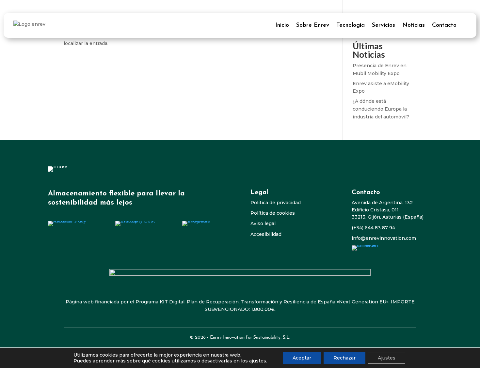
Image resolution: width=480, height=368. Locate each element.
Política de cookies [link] (272, 213)
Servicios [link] (383, 25)
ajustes (257, 361)
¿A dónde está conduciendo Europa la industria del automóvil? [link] (381, 109)
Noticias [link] (413, 25)
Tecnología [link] (350, 25)
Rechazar (344, 358)
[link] (71, 223)
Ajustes (386, 358)
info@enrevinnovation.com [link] (384, 238)
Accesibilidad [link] (265, 234)
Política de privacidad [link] (275, 203)
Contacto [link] (444, 25)
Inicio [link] (282, 25)
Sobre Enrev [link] (312, 25)
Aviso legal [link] (263, 223)
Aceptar (302, 358)
